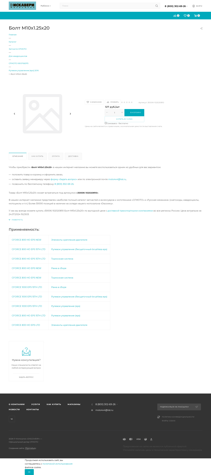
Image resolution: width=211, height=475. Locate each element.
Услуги (35, 404)
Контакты (32, 409)
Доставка (73, 156)
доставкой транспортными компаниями (130, 210)
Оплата (56, 156)
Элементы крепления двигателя (69, 239)
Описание (17, 156)
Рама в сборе (58, 268)
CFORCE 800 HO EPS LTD (26, 325)
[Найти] (156, 6)
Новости (14, 409)
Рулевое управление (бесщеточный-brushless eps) (79, 249)
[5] (131, 102)
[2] (124, 102)
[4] (129, 102)
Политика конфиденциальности (178, 417)
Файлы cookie (169, 421)
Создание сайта (17, 448)
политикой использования (57, 463)
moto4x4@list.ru (117, 179)
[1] (122, 102)
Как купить (37, 156)
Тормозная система (62, 258)
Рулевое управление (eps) (65, 306)
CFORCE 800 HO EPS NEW (26, 239)
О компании (17, 404)
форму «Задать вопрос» (64, 179)
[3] (126, 102)
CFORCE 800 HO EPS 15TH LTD (28, 249)
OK (29, 472)
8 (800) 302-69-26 (175, 6)
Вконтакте (12, 419)
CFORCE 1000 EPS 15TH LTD (27, 287)
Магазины (74, 404)
